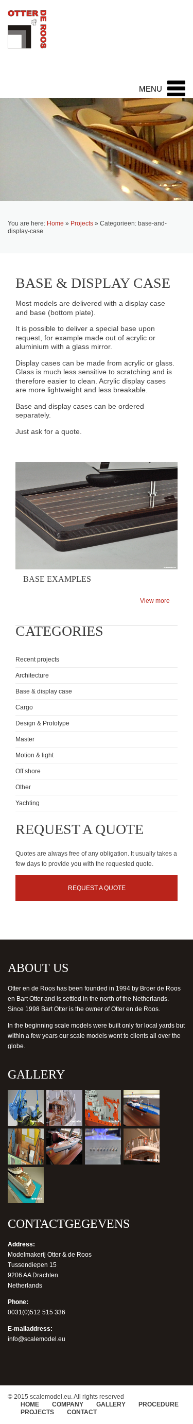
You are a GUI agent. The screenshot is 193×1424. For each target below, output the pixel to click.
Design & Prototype (42, 723)
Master (24, 739)
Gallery (111, 1404)
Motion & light (34, 755)
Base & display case (43, 691)
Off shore (28, 771)
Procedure (158, 1404)
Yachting (27, 803)
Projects (82, 223)
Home (55, 223)
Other (23, 787)
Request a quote (97, 888)
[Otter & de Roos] (27, 34)
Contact (82, 1412)
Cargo (24, 707)
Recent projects (37, 659)
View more (155, 600)
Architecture (32, 675)
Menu (150, 88)
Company (67, 1404)
